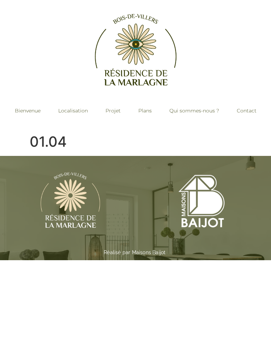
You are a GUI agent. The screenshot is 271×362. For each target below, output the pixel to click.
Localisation (73, 110)
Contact (247, 110)
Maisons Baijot (149, 252)
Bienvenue (28, 110)
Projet (113, 110)
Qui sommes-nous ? (194, 110)
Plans (145, 110)
